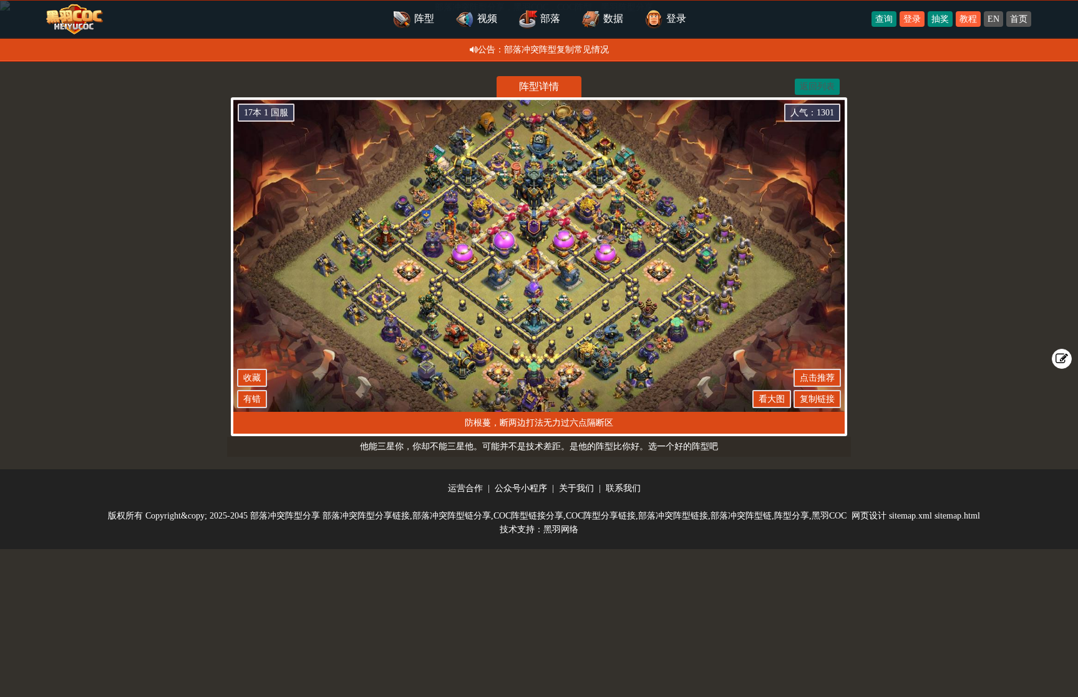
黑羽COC (829, 515)
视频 (487, 18)
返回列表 (817, 86)
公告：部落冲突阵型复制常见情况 (543, 49)
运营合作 (465, 488)
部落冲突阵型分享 (285, 515)
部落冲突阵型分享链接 (366, 515)
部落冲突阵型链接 (673, 515)
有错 (252, 399)
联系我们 (623, 488)
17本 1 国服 (266, 112)
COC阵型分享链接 (601, 515)
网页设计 (869, 515)
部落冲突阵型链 (741, 515)
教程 (968, 19)
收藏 (252, 378)
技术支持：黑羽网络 (539, 529)
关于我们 (576, 488)
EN (993, 19)
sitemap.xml (910, 515)
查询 (884, 19)
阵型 (424, 18)
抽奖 (940, 19)
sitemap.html (957, 515)
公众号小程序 (521, 488)
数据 (613, 18)
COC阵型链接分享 (528, 515)
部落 (550, 18)
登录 (912, 19)
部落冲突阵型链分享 (451, 515)
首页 (1018, 19)
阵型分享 (791, 515)
